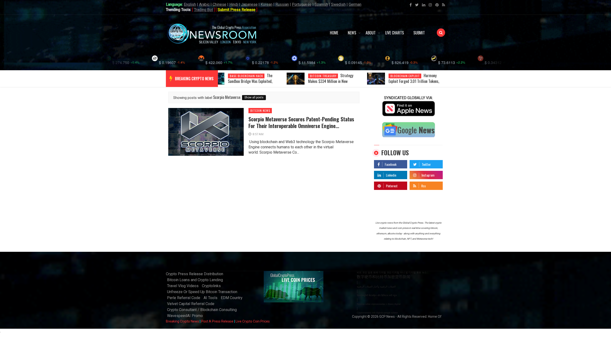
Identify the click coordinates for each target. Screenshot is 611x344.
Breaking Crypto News (182, 321)
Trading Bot (203, 9)
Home (334, 33)
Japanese (249, 4)
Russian (282, 4)
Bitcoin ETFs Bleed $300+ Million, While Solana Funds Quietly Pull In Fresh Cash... (413, 84)
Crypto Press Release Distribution (194, 274)
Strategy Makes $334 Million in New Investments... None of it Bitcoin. (252, 81)
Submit (419, 33)
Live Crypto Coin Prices (253, 321)
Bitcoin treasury (243, 76)
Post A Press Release (217, 321)
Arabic (204, 4)
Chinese (219, 4)
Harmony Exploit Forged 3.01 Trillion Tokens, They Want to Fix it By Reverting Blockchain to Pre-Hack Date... (333, 84)
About (371, 33)
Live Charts (394, 33)
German (355, 4)
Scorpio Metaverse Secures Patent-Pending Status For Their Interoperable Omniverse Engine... (301, 122)
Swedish (338, 4)
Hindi (233, 4)
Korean (266, 4)
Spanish (321, 4)
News (352, 33)
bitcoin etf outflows (406, 76)
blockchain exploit (324, 76)
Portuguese (301, 4)
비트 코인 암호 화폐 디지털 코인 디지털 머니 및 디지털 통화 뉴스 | (392, 272)
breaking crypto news (194, 78)
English (190, 4)
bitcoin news (260, 111)
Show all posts (253, 97)
